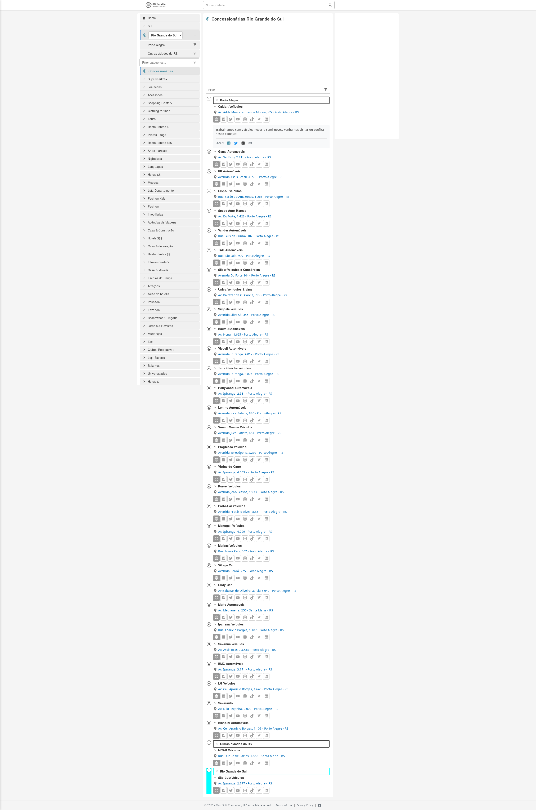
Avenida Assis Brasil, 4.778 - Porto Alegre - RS (250, 177)
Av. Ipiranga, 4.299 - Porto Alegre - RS (245, 532)
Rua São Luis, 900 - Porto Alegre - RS (244, 256)
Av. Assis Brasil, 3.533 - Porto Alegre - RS (247, 650)
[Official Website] (216, 119)
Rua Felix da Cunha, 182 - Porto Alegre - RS (249, 236)
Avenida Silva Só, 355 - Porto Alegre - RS (246, 315)
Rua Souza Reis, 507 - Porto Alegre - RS (246, 551)
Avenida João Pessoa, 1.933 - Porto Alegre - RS (251, 492)
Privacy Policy (305, 805)
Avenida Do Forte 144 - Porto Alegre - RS (247, 275)
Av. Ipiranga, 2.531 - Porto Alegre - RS (245, 393)
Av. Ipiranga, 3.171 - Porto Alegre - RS (245, 669)
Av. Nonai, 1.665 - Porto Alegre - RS (243, 334)
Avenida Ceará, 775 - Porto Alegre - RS (245, 571)
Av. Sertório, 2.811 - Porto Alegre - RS (244, 157)
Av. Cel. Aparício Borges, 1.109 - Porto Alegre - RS (253, 728)
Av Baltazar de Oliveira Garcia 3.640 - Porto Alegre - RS (257, 591)
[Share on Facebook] (229, 143)
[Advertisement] (268, 54)
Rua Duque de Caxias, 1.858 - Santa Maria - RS (251, 756)
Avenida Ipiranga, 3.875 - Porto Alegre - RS (248, 374)
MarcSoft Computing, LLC (231, 805)
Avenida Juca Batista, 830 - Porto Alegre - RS (249, 413)
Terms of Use (284, 805)
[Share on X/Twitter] (236, 143)
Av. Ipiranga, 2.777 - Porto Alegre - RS (245, 783)
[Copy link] (250, 143)
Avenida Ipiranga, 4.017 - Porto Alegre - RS (248, 354)
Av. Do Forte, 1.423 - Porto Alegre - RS (245, 216)
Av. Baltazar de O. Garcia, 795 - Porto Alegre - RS (252, 295)
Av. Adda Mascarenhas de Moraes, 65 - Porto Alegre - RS (258, 112)
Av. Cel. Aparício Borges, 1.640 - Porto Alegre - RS (253, 689)
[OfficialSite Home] (155, 5)
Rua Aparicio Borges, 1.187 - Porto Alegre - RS (251, 630)
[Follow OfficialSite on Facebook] (319, 805)
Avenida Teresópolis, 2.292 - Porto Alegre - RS (250, 453)
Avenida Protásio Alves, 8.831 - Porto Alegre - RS (252, 512)
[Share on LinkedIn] (243, 143)
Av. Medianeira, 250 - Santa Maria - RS (245, 610)
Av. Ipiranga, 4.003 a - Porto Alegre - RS (246, 472)
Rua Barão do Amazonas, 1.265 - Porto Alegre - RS (253, 197)
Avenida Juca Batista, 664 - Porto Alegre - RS (249, 433)
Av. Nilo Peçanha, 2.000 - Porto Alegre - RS (248, 709)
